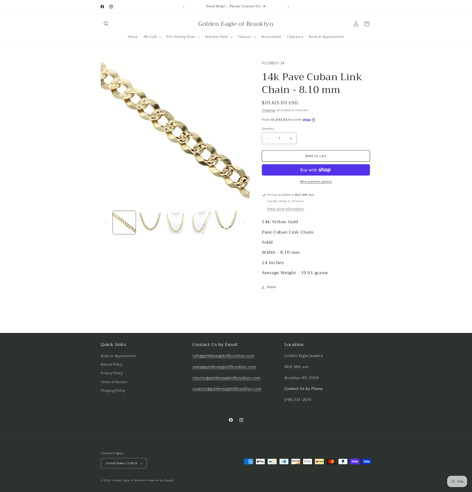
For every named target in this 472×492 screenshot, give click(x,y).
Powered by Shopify (160, 480)
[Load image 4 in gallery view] (200, 222)
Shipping (268, 110)
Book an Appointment (118, 356)
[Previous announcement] (183, 6)
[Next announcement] (288, 6)
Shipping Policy (113, 391)
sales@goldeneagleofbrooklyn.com (224, 367)
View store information (285, 209)
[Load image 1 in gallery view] (124, 222)
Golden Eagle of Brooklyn (129, 480)
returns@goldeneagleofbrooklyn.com (226, 378)
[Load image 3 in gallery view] (175, 222)
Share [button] (271, 287)
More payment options (316, 181)
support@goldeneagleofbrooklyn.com (226, 389)
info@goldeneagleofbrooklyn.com (223, 356)
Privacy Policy (112, 373)
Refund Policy (112, 365)
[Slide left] (106, 222)
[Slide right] (244, 222)
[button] (106, 23)
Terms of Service (114, 382)
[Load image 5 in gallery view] (226, 222)
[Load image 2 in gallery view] (149, 222)
